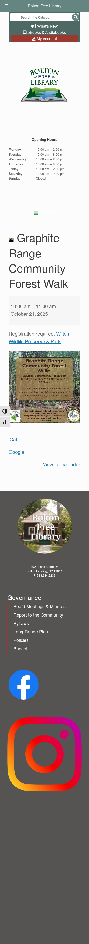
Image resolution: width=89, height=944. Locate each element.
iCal (13, 439)
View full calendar (61, 464)
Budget (20, 648)
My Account (47, 38)
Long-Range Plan (30, 631)
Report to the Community (38, 614)
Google (16, 451)
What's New (47, 26)
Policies (21, 640)
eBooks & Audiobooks (47, 32)
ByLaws (21, 623)
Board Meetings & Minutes (39, 606)
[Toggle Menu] (7, 6)
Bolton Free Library (44, 6)
